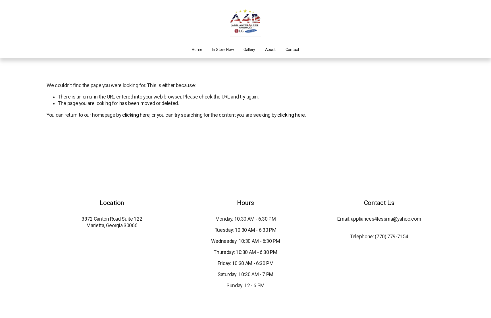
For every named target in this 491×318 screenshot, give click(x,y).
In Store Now (223, 49)
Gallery (249, 49)
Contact (292, 49)
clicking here (135, 115)
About (270, 49)
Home (197, 49)
